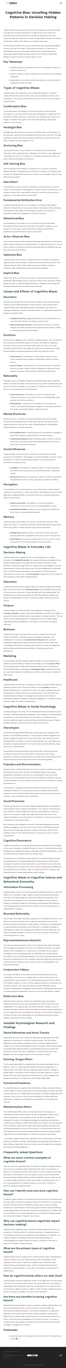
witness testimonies (29, 1126)
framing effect (38, 751)
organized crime (9, 833)
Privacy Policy (40, 1365)
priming (21, 903)
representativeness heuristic (17, 945)
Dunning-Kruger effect (15, 1064)
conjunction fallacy (13, 975)
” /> (19, 1339)
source (6, 1102)
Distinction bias (9, 1001)
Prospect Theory (45, 1046)
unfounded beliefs (24, 861)
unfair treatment (12, 780)
